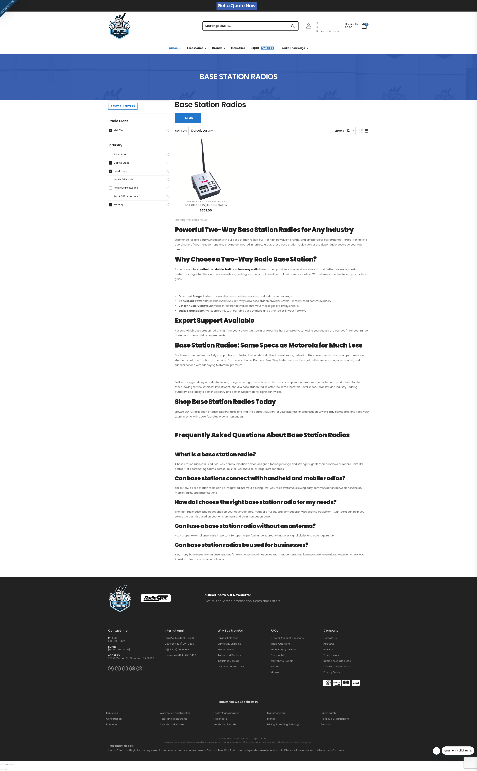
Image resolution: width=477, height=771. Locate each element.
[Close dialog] (276, 339)
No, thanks (238, 429)
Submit (238, 418)
